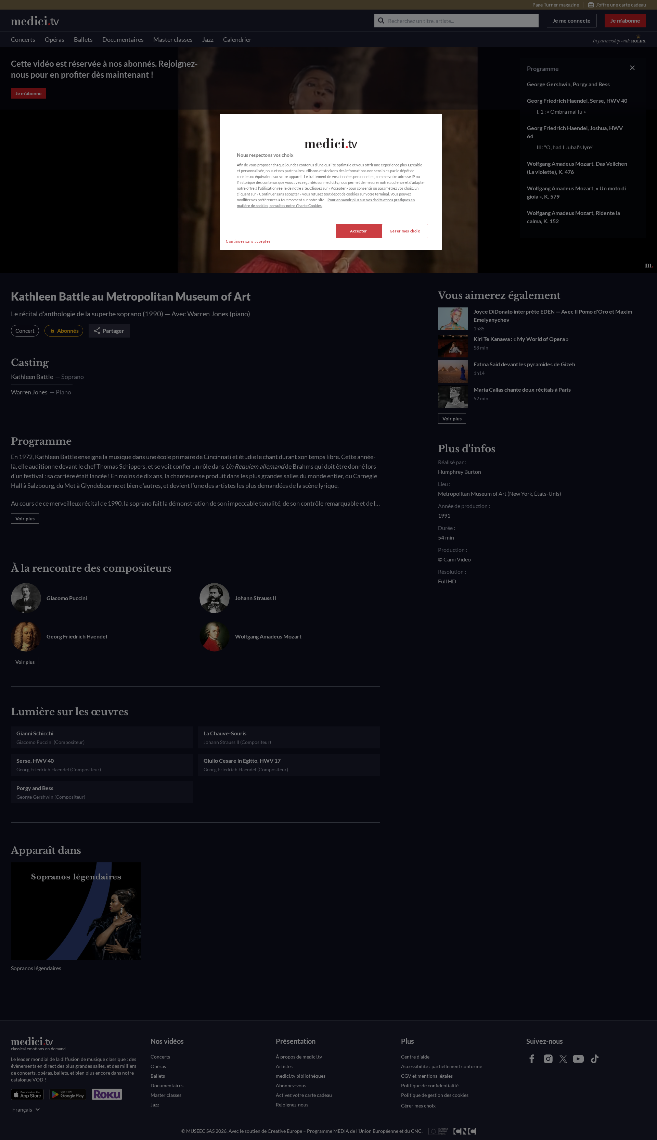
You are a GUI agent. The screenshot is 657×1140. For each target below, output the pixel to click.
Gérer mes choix (405, 231)
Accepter (358, 231)
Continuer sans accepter (248, 241)
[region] (331, 182)
